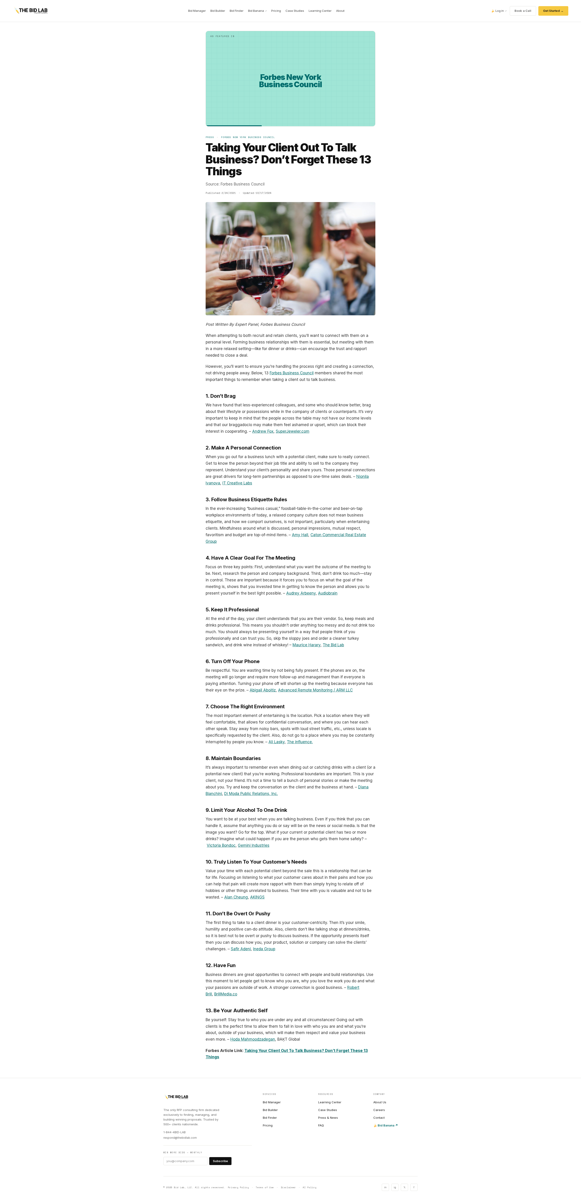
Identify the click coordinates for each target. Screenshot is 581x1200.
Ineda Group (264, 949)
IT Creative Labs (237, 483)
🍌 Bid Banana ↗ (385, 1125)
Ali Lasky (276, 742)
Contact (379, 1117)
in (385, 1187)
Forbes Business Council (292, 373)
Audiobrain (327, 593)
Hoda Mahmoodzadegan (252, 1039)
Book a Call (523, 10)
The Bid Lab (333, 645)
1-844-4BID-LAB (174, 1132)
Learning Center (320, 10)
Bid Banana (257, 10)
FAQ (321, 1125)
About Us (379, 1102)
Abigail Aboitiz (263, 690)
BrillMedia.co (225, 994)
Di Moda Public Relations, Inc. (251, 793)
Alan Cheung (236, 897)
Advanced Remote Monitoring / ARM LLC (315, 690)
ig (395, 1187)
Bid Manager (197, 10)
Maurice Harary (306, 645)
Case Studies (295, 10)
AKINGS (257, 897)
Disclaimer (288, 1187)
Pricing (276, 10)
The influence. (300, 742)
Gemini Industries (253, 845)
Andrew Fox (262, 431)
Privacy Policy (238, 1187)
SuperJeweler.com (292, 431)
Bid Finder (237, 10)
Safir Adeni (241, 949)
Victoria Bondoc (221, 845)
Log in (499, 10)
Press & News (328, 1117)
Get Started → (553, 10)
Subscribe (220, 1161)
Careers (379, 1110)
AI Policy (309, 1187)
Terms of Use (265, 1187)
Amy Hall (300, 535)
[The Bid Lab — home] (31, 11)
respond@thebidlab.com (180, 1137)
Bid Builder (217, 10)
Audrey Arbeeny (301, 593)
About (340, 10)
